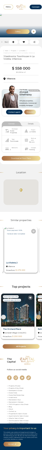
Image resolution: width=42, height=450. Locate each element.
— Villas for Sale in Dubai (15, 418)
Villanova (11, 79)
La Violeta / (23, 50)
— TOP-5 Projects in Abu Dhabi (17, 404)
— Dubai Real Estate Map (15, 395)
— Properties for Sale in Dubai (17, 414)
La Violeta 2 (12, 263)
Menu (8, 7)
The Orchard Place (12, 329)
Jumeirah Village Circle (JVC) (15, 333)
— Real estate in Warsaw (15, 402)
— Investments (12, 397)
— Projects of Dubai (13, 386)
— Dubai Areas (12, 393)
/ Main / (7, 50)
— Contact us (11, 411)
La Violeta (32, 132)
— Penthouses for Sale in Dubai (17, 423)
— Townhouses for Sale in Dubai (17, 420)
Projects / (15, 50)
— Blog (9, 407)
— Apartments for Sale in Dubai (17, 416)
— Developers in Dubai (14, 390)
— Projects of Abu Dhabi (15, 388)
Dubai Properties (13, 131)
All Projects (21, 346)
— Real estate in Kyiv (14, 400)
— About (10, 409)
